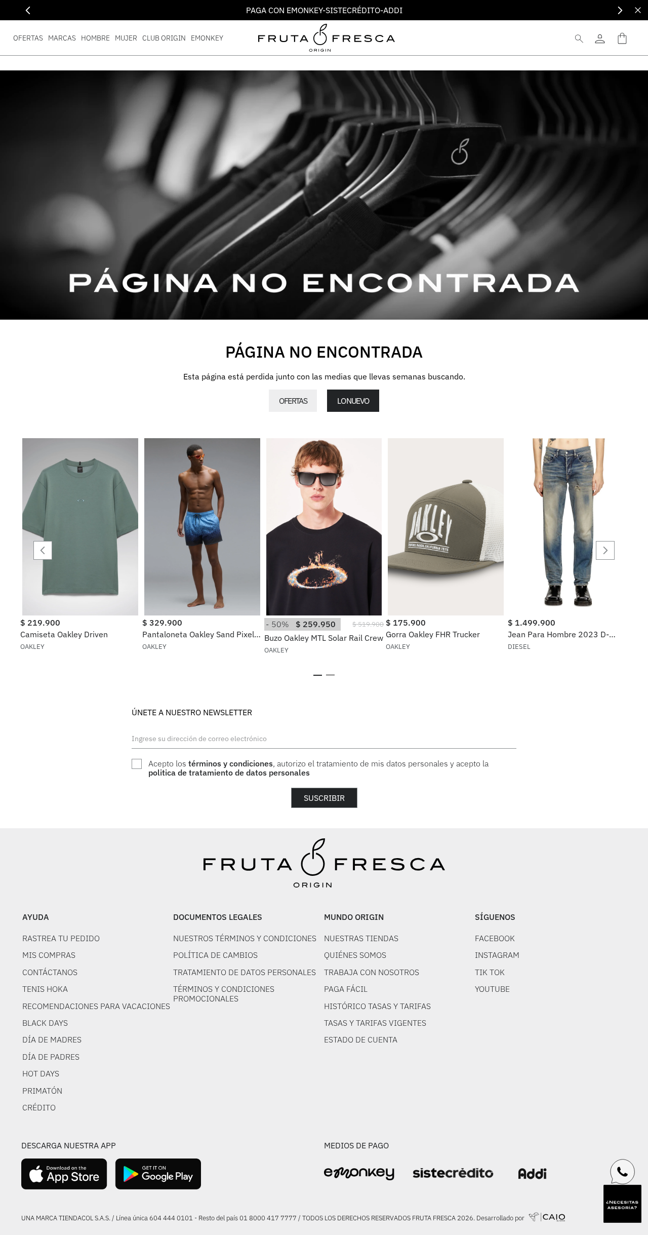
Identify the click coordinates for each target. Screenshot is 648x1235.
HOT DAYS (40, 1073)
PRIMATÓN (42, 1090)
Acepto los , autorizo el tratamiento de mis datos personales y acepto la (318, 768)
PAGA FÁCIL (346, 988)
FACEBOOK (495, 938)
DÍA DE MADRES (52, 1039)
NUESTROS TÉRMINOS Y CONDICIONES (244, 938)
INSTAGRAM (497, 954)
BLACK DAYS (45, 1022)
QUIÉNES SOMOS (355, 954)
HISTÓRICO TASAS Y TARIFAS (377, 1006)
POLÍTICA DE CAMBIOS (215, 954)
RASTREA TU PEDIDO (61, 938)
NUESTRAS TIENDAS (361, 938)
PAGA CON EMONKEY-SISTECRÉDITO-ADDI (324, 10)
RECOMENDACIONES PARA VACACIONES (96, 1006)
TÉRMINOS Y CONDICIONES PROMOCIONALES (223, 993)
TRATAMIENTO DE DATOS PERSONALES (244, 972)
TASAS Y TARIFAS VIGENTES (375, 1022)
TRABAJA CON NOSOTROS (371, 972)
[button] (317, 675)
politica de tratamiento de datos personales (229, 772)
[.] (600, 37)
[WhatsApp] (622, 1171)
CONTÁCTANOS (49, 972)
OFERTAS (293, 401)
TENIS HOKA (45, 988)
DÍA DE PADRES (50, 1056)
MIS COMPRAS (48, 954)
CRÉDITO (39, 1107)
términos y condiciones (230, 763)
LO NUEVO (353, 401)
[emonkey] (359, 1174)
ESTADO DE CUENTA (360, 1039)
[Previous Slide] (28, 10)
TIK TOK (490, 972)
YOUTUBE (492, 988)
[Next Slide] (620, 10)
